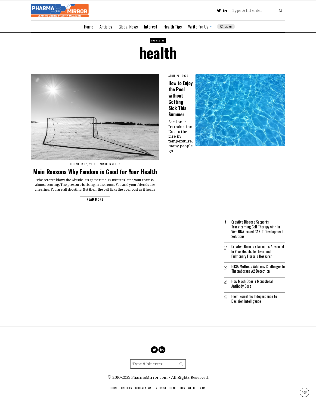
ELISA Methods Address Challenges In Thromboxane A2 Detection (258, 269)
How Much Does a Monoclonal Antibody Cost (252, 284)
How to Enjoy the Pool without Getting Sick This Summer (180, 98)
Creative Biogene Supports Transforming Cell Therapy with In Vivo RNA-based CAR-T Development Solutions (257, 229)
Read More (95, 199)
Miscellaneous (110, 164)
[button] (280, 10)
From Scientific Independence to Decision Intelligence (254, 299)
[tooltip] (219, 10)
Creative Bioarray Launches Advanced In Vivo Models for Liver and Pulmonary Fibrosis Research (257, 251)
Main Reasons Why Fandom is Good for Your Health (95, 172)
